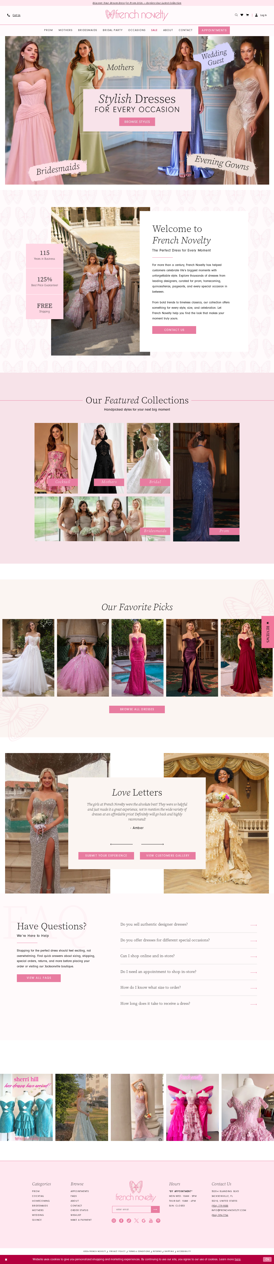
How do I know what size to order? (150, 987)
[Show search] (236, 15)
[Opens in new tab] (26, 1107)
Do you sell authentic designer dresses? (154, 924)
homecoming (41, 1201)
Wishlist (76, 1215)
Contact (76, 1205)
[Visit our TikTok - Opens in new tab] (129, 1220)
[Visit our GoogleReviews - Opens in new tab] (144, 1220)
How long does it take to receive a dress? (155, 1003)
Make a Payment (81, 1220)
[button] (247, 15)
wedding (38, 1215)
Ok (267, 1259)
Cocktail (38, 1196)
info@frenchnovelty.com (229, 1210)
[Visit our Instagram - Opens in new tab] (113, 1220)
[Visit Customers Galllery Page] (216, 823)
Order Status (79, 1210)
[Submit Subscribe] (155, 1209)
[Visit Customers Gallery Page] (57, 823)
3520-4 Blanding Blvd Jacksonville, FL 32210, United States (225, 1196)
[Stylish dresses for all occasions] (137, 110)
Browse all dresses (137, 709)
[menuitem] (14, 15)
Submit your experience (106, 855)
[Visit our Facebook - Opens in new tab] (121, 1220)
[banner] (136, 15)
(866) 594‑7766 (220, 1215)
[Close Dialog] (6, 1259)
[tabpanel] (137, 110)
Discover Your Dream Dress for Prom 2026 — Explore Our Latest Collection (137, 3)
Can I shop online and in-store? (147, 955)
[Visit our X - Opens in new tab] (136, 1220)
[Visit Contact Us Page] (100, 281)
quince (36, 1220)
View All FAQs (39, 978)
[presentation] (28, 657)
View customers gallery (168, 855)
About (75, 1201)
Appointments (80, 1191)
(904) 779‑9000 (220, 1205)
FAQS (74, 1196)
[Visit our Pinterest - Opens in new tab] (158, 1220)
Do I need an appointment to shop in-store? (158, 971)
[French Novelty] (135, 1191)
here (238, 1259)
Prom (35, 1191)
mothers (37, 1210)
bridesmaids (40, 1205)
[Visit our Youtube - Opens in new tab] (151, 1220)
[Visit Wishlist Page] (242, 15)
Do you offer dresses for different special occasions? (165, 940)
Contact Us (174, 330)
